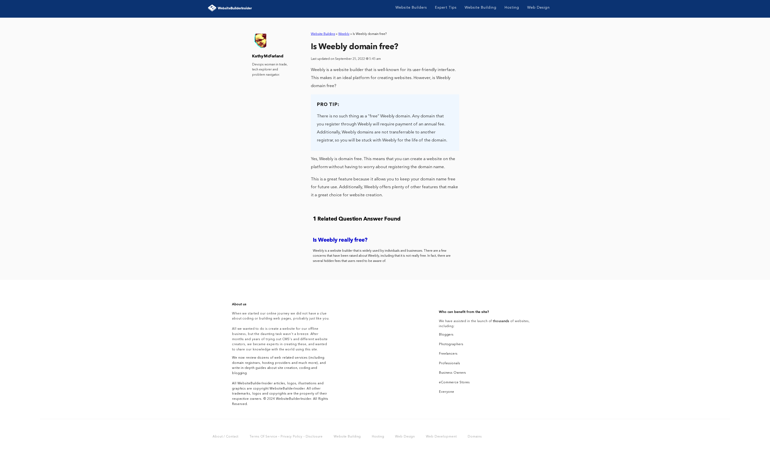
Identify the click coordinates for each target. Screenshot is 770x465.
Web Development (441, 436)
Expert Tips (446, 7)
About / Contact (225, 436)
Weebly (344, 34)
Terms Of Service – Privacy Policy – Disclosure (286, 436)
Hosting (512, 7)
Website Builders (411, 7)
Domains (475, 436)
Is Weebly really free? (340, 240)
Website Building (480, 7)
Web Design (538, 7)
